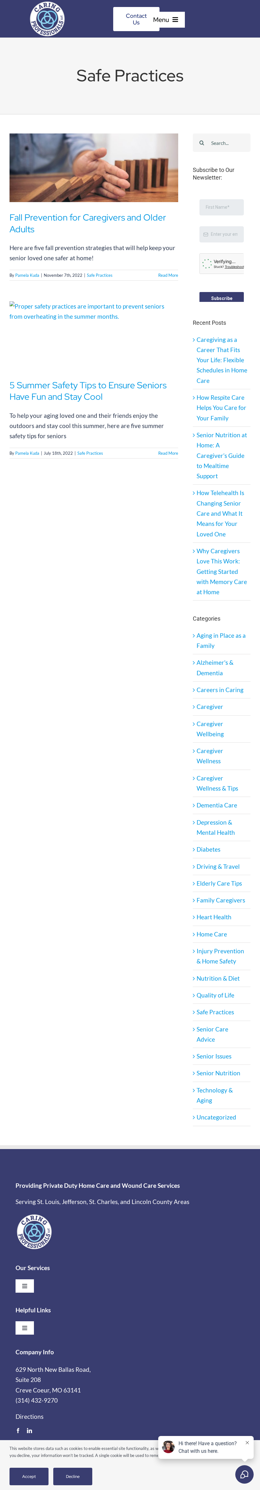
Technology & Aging (215, 1118)
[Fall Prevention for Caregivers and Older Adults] (94, 167)
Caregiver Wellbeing (210, 752)
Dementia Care (217, 828)
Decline (73, 1476)
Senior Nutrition (218, 1096)
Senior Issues (214, 1079)
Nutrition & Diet (218, 1001)
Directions (29, 1439)
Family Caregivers (221, 923)
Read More (168, 275)
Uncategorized (216, 1140)
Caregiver (210, 729)
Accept (29, 1476)
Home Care (212, 957)
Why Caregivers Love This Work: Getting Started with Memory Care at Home (222, 594)
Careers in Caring (220, 713)
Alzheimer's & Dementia (215, 690)
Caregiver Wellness (210, 779)
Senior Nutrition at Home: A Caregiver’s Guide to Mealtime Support (222, 478)
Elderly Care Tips (219, 906)
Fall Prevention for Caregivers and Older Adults (88, 223)
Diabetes (208, 872)
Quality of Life (215, 1018)
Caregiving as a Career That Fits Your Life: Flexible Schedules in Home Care (222, 383)
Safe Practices (100, 275)
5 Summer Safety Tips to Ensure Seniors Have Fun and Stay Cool (88, 391)
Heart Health (214, 940)
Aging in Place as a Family (221, 663)
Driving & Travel (218, 889)
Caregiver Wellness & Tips (217, 806)
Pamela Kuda (27, 275)
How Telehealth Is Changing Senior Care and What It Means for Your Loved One (220, 536)
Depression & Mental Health (216, 850)
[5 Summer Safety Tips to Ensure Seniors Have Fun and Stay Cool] (94, 335)
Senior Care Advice (212, 1057)
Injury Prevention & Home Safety (220, 979)
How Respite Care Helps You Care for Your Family (221, 431)
